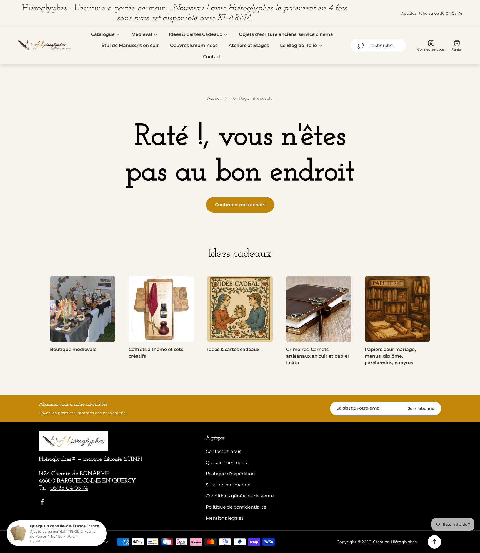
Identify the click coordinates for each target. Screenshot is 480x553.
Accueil (215, 98)
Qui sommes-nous (226, 462)
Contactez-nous (223, 451)
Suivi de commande (228, 484)
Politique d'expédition (230, 473)
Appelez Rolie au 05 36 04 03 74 (431, 13)
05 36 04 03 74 (69, 488)
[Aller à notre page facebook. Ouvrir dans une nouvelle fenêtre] (42, 502)
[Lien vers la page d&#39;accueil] (73, 441)
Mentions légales (225, 518)
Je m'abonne (421, 408)
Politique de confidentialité (236, 507)
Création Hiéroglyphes (395, 541)
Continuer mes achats (240, 204)
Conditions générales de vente (240, 496)
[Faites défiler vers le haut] (434, 542)
